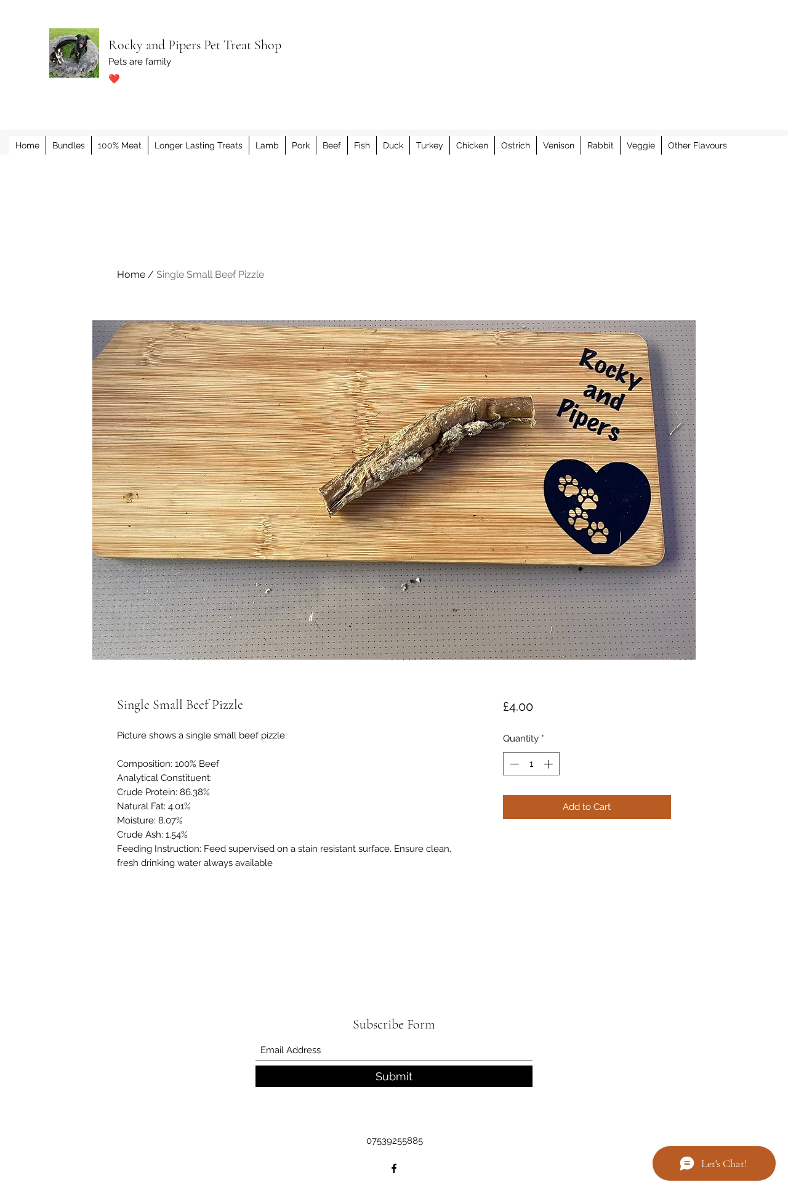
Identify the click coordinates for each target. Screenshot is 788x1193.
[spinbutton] (531, 764)
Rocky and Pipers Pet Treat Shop (194, 45)
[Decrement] (513, 764)
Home (131, 274)
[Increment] (549, 764)
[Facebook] (394, 1168)
